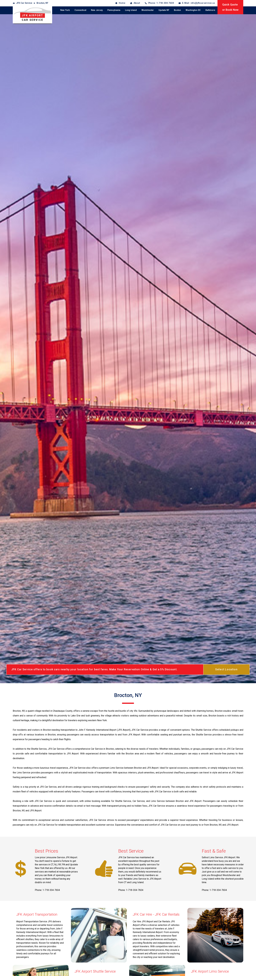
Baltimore (210, 10)
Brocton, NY (42, 3)
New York (65, 10)
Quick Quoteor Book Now (230, 7)
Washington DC (193, 10)
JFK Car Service (24, 3)
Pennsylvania (113, 10)
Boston (177, 10)
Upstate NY (164, 10)
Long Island (131, 10)
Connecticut (80, 10)
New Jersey (97, 10)
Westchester (147, 10)
